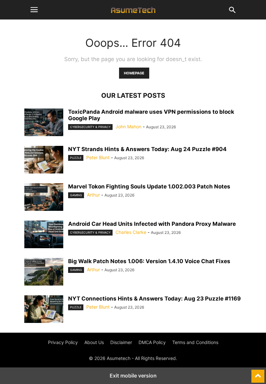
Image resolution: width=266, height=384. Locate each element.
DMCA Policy (152, 342)
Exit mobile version (133, 375)
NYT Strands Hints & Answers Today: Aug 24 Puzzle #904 (147, 149)
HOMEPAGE (134, 73)
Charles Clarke (130, 232)
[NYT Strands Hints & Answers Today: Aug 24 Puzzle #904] (43, 160)
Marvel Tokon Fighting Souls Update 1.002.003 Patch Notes (149, 186)
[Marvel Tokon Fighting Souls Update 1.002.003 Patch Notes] (43, 197)
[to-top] (257, 373)
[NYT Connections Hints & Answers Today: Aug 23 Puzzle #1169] (43, 310)
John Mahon (128, 126)
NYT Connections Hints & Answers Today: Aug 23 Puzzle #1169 (154, 298)
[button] (34, 9)
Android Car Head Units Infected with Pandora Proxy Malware (152, 224)
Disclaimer (121, 342)
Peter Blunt (98, 157)
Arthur (93, 195)
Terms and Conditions (195, 342)
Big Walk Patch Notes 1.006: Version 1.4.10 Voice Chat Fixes (149, 261)
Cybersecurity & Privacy (90, 127)
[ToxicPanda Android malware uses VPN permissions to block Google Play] (43, 123)
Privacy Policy (63, 342)
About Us (94, 342)
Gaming (76, 195)
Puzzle (75, 158)
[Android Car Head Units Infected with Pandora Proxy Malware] (43, 235)
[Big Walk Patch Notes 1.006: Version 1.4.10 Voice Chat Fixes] (43, 272)
